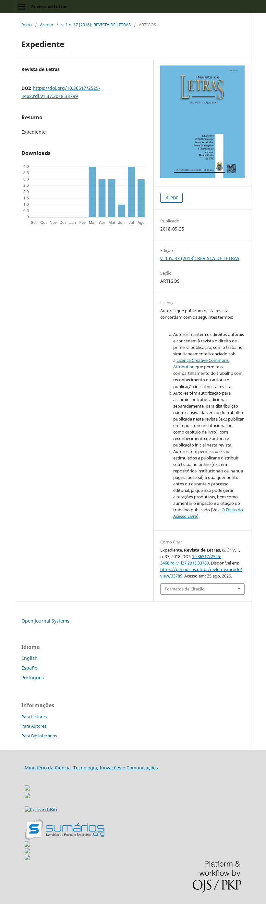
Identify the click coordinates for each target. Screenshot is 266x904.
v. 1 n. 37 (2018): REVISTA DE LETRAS (96, 25)
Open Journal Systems (45, 621)
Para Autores (33, 726)
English (29, 658)
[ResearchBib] (41, 809)
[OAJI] (27, 845)
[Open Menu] (21, 6)
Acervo (46, 25)
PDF (173, 198)
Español (30, 668)
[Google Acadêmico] (27, 852)
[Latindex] (27, 858)
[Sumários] (64, 838)
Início (26, 25)
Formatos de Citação (185, 589)
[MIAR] (27, 786)
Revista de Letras (49, 6)
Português (32, 677)
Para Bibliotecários (39, 736)
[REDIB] (27, 796)
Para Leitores (34, 717)
